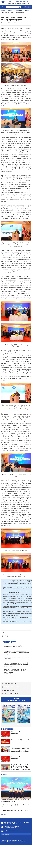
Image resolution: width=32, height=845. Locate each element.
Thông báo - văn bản (10, 683)
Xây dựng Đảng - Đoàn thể (11, 687)
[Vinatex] (3, 2)
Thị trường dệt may (12, 10)
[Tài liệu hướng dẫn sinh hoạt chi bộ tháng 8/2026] (5, 759)
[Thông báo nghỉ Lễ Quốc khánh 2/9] (5, 741)
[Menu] (2, 7)
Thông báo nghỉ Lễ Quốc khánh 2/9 (20, 740)
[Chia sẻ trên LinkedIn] (8, 636)
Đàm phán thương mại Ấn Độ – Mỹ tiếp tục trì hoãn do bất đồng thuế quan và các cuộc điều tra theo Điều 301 (16, 671)
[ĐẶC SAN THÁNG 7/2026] (23, 713)
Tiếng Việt (26, 7)
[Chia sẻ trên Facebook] (2, 636)
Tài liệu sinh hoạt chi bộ (11, 693)
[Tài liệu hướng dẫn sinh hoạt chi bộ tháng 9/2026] (5, 733)
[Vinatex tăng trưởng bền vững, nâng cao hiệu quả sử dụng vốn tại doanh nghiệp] (16, 792)
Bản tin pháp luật (9, 690)
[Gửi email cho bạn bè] (5, 636)
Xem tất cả (15, 725)
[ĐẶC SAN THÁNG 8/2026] (8, 713)
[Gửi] (19, 7)
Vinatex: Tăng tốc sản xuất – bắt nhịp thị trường (15, 810)
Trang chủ (3, 10)
